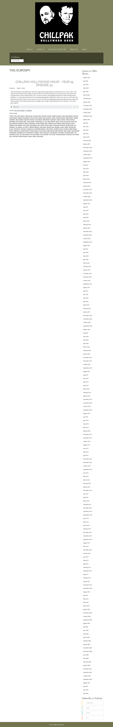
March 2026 (86, 95)
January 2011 (86, 581)
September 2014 (87, 515)
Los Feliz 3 (25, 127)
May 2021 (86, 298)
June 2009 (86, 630)
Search (84, 49)
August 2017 (86, 445)
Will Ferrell (15, 136)
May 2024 (86, 172)
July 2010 (85, 595)
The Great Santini (69, 132)
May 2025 (86, 130)
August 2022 (86, 245)
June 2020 (86, 336)
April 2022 (86, 259)
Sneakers (36, 132)
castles (53, 118)
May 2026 (86, 88)
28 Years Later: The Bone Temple (42, 116)
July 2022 (85, 249)
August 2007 (86, 683)
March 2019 (86, 389)
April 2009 (86, 634)
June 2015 (86, 494)
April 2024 (86, 175)
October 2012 (87, 553)
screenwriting (12, 132)
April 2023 (86, 217)
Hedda (38, 123)
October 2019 (87, 364)
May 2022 (86, 256)
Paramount (17, 129)
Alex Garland (69, 116)
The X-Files (52, 134)
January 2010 (86, 609)
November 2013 (87, 536)
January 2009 (86, 644)
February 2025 (87, 140)
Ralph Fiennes (73, 129)
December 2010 (87, 585)
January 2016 (86, 487)
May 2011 (86, 574)
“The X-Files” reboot (19, 116)
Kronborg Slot (69, 125)
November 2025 (87, 109)
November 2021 (87, 277)
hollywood (51, 123)
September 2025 (87, 116)
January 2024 (86, 186)
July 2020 (85, 333)
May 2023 (86, 214)
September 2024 (87, 158)
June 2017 (86, 448)
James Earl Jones (66, 123)
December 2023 (87, 189)
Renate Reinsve (34, 131)
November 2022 (87, 235)
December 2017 (87, 434)
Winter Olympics (23, 136)
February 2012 (87, 567)
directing (32, 119)
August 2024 (86, 161)
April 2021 (86, 301)
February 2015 (87, 504)
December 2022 (87, 231)
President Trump (58, 129)
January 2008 (86, 665)
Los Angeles (19, 127)
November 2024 (87, 151)
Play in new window (19, 110)
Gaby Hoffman (51, 121)
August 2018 (86, 413)
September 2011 (87, 571)
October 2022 (87, 238)
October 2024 (87, 154)
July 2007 (85, 686)
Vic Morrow (69, 134)
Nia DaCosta (72, 127)
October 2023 (87, 196)
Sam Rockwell (75, 131)
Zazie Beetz (40, 136)
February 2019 (87, 392)
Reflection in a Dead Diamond (21, 131)
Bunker (40, 118)
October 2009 (87, 616)
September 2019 (87, 368)
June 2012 (86, 557)
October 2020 (87, 322)
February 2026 (87, 98)
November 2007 (87, 672)
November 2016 (87, 462)
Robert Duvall (50, 131)
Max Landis (43, 127)
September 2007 (87, 679)
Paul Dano (23, 129)
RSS (16, 113)
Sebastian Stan (21, 132)
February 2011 (87, 578)
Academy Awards (56, 116)
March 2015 (86, 501)
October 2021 (87, 280)
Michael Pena (50, 127)
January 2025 (86, 144)
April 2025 (86, 133)
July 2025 (85, 123)
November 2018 (87, 403)
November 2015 (87, 490)
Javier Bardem (18, 125)
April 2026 (86, 91)
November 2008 (87, 651)
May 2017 (86, 452)
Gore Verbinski (13, 123)
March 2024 (86, 179)
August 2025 (86, 119)
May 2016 (86, 476)
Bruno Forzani (34, 118)
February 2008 (87, 662)
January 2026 (86, 102)
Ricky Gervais (42, 131)
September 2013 (87, 539)
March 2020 (86, 347)
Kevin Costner (49, 125)
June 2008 (86, 655)
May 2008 (86, 658)
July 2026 (85, 81)
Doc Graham (38, 119)
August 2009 (86, 623)
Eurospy (58, 119)
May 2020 (86, 340)
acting (63, 116)
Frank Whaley (38, 121)
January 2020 (86, 354)
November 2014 (87, 511)
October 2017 (87, 441)
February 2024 (87, 182)
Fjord (17, 121)
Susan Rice (46, 132)
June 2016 (86, 473)
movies (62, 127)
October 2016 (87, 466)
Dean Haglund (19, 119)
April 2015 (86, 497)
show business (30, 132)
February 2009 (87, 641)
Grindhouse (21, 123)
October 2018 (87, 406)
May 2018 (86, 424)
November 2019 (87, 361)
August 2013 (86, 543)
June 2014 (86, 518)
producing (66, 129)
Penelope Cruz (30, 129)
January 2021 (86, 312)
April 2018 (86, 427)
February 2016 (87, 483)
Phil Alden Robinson (40, 129)
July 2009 (85, 627)
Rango (11, 131)
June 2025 (86, 126)
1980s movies (29, 116)
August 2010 (86, 592)
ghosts (57, 121)
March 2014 (86, 525)
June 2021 (86, 294)
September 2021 (87, 284)
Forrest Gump (30, 121)
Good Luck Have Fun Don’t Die (68, 121)
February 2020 (87, 350)
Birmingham (26, 118)
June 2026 (86, 84)
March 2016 (86, 480)
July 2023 (85, 207)
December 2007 (87, 669)
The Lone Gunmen (25, 134)
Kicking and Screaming (59, 125)
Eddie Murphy (46, 119)
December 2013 (87, 532)
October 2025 (87, 112)
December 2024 (87, 147)
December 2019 (87, 357)
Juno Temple (41, 125)
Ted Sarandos (53, 132)
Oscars (11, 129)
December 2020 (87, 315)
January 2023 (86, 228)
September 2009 (87, 620)
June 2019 (86, 378)
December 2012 (87, 550)
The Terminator (44, 134)
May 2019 (86, 382)
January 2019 (86, 396)
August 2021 (86, 287)
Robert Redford (59, 131)
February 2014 (87, 529)
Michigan (57, 127)
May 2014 (86, 522)
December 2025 (87, 105)
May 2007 (86, 693)
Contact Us (40, 49)
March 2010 (86, 606)
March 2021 (86, 305)
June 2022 (86, 252)
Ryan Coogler (67, 131)
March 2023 (86, 221)
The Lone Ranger (35, 134)
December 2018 (87, 399)
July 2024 (85, 165)
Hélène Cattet (44, 123)
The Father (61, 132)
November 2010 (87, 588)
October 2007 (87, 676)
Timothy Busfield (60, 134)
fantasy (63, 119)
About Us (30, 49)
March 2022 (86, 263)
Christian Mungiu (60, 118)
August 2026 (86, 77)
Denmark (26, 119)
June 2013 (86, 546)
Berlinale (20, 118)
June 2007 (86, 690)
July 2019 (85, 375)
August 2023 (86, 203)
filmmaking (12, 121)
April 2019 (86, 385)
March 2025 (86, 137)
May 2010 (86, 599)
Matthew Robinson (34, 127)
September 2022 (87, 242)
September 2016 (87, 469)
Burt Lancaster (47, 118)
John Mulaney (33, 125)
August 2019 (86, 371)
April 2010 (86, 602)
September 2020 (87, 326)
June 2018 (86, 420)
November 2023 (87, 193)
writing (34, 136)
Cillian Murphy (69, 118)
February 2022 (87, 266)
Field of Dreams (70, 119)
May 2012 (86, 560)
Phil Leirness (49, 129)
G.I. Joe (45, 121)
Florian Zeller (22, 121)
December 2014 (87, 508)
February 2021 (87, 308)
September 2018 (87, 410)
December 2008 (87, 648)
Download (29, 110)
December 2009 (87, 613)
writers (30, 136)
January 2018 (86, 431)
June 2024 (86, 168)
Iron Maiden (57, 123)
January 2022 (86, 270)
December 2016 (87, 459)
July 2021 (85, 291)
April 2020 (86, 343)
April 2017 (86, 455)
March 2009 (86, 637)
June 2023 (86, 210)
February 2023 (87, 224)
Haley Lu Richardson (29, 123)
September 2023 (87, 200)
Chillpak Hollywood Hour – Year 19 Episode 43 (44, 83)
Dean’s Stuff (74, 49)
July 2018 (85, 417)
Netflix (66, 127)
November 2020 (87, 319)
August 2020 (86, 329)
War (73, 134)
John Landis (26, 125)
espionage (53, 119)
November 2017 (87, 438)
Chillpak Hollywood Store (57, 49)
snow (41, 132)
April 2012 (86, 564)
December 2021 (87, 273)
